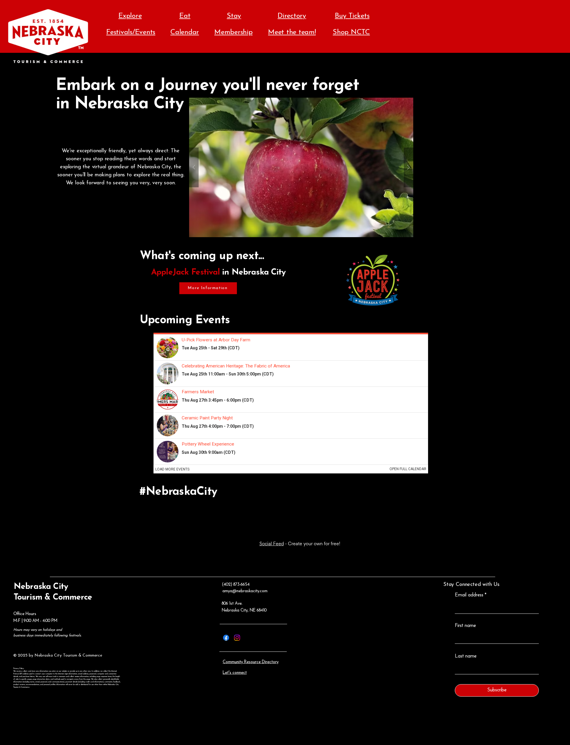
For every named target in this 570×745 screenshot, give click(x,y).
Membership (233, 32)
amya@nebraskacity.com (244, 591)
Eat (184, 16)
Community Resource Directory (250, 662)
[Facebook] (226, 638)
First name (465, 625)
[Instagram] (237, 638)
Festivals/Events (130, 32)
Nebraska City (41, 587)
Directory (292, 16)
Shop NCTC (351, 32)
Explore (130, 16)
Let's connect (235, 672)
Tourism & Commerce (53, 597)
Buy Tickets (352, 16)
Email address (469, 595)
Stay (234, 16)
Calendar (184, 32)
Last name (465, 656)
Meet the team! (292, 32)
